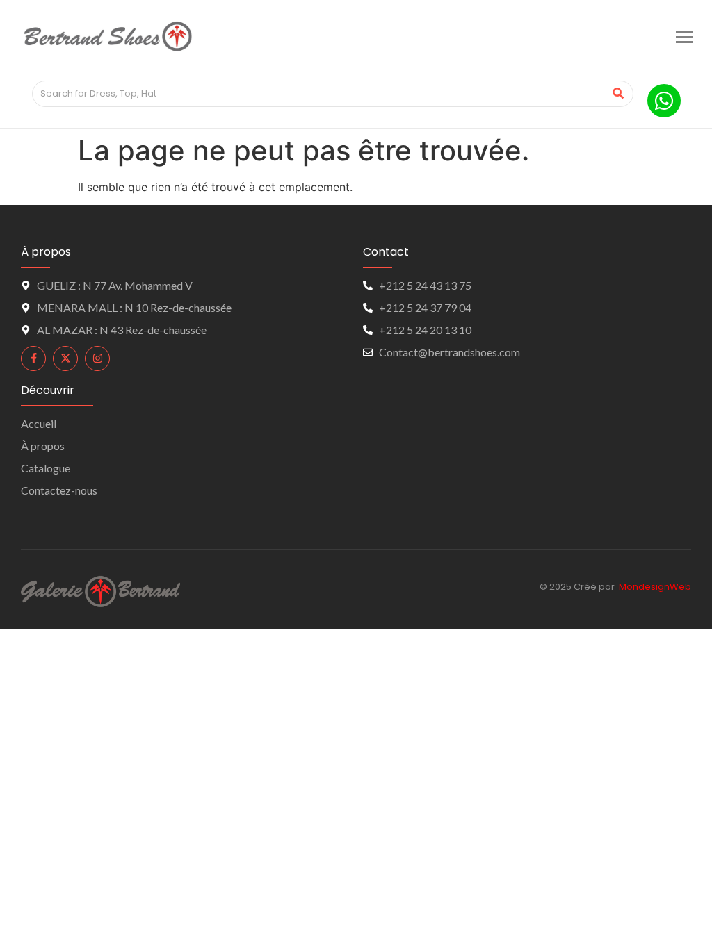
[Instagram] (97, 358)
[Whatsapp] (664, 100)
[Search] (618, 94)
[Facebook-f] (33, 358)
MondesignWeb (655, 586)
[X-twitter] (65, 358)
